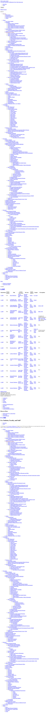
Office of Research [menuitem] (9, 230)
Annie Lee (12, 542)
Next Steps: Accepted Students (19, 569)
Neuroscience (10, 689)
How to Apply (13, 600)
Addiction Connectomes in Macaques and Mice (19, 473)
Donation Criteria (11, 651)
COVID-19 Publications (12, 679)
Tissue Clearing (13, 463)
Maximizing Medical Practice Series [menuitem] (15, 90)
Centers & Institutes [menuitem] (9, 47)
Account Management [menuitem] (14, 78)
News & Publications (14, 594)
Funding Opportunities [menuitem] (9, 233)
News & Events (16, 694)
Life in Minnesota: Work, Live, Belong (12, 535)
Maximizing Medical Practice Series (15, 522)
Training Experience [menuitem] (14, 148)
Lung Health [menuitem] (10, 267)
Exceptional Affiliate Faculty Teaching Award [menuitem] (19, 66)
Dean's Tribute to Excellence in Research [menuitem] (16, 26)
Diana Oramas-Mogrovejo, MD (20, 306)
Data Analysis (13, 471)
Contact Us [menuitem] (10, 198)
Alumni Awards (11, 502)
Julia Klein (12, 551)
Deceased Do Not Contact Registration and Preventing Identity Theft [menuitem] (23, 228)
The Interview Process (17, 607)
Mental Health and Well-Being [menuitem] (16, 184)
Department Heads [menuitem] (11, 24)
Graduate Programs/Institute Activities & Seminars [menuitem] (20, 193)
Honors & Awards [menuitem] (8, 49)
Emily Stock (12, 546)
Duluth (35, 300)
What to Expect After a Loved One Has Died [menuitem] (16, 224)
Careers (4, 401)
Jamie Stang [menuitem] (12, 116)
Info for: (4, 13)
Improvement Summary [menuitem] (12, 206)
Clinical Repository (9, 703)
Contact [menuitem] (6, 91)
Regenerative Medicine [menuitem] (12, 100)
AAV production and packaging (16, 458)
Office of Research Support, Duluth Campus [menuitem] (16, 30)
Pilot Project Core (11, 476)
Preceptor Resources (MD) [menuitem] (13, 142)
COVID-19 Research (9, 676)
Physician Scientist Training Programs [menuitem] (17, 181)
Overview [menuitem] (12, 146)
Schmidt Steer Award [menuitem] (14, 57)
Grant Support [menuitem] (13, 36)
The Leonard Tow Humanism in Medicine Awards (20, 500)
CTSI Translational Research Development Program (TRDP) (22, 628)
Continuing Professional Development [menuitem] (12, 203)
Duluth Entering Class (14, 568)
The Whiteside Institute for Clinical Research (19, 448)
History (6, 480)
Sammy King (12, 557)
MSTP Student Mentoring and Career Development (23, 585)
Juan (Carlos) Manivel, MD (20, 359)
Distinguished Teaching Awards (16, 497)
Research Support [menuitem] (8, 235)
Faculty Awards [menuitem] (11, 63)
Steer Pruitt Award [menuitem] (13, 58)
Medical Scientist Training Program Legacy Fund (17, 631)
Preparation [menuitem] (15, 191)
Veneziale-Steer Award (14, 487)
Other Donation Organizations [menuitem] (16, 223)
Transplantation (11, 534)
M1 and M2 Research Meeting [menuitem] (16, 187)
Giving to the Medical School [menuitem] (11, 93)
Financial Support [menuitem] (13, 177)
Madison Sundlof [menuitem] (13, 122)
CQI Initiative (10, 637)
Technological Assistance (15, 468)
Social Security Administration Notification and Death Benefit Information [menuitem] (24, 226)
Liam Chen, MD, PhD (20, 371)
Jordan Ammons (13, 550)
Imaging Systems (13, 464)
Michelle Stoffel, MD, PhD (20, 325)
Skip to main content (4, 1)
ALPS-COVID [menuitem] (11, 245)
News (4, 705)
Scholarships (10, 533)
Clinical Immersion (26, 298)
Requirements (15, 601)
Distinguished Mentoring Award (16, 496)
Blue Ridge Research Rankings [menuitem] (11, 275)
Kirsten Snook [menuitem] (13, 121)
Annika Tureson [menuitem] (13, 111)
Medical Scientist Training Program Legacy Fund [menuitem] (17, 199)
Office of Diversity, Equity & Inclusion (15, 442)
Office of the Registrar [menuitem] (12, 42)
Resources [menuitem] (12, 166)
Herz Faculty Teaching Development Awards (16, 483)
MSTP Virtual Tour (14, 611)
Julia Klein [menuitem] (12, 119)
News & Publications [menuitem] (14, 161)
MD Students (8, 14)
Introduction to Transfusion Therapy (13, 342)
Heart (9, 530)
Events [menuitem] (6, 279)
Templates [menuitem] (10, 240)
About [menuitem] (4, 20)
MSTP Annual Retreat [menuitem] (14, 189)
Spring (31, 295)
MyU (4, 5)
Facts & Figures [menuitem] (11, 108)
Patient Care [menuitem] (5, 272)
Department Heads (11, 433)
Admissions (5, 536)
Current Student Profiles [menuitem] (12, 109)
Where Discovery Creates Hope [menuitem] (11, 277)
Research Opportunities (12, 626)
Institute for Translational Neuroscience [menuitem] (17, 258)
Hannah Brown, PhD (20, 336)
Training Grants (11, 674)
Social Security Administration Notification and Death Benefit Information (24, 658)
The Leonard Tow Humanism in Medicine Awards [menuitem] (20, 68)
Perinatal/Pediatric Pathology (13, 377)
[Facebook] (0, 417)
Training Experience (14, 580)
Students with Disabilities (15, 614)
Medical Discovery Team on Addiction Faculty (17, 702)
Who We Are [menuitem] (12, 39)
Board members (13, 518)
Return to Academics (7, 283)
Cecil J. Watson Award (14, 494)
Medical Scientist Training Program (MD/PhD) (14, 576)
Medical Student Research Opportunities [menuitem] (18, 37)
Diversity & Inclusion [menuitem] (9, 92)
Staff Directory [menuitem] (13, 158)
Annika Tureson (13, 543)
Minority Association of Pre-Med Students (16, 563)
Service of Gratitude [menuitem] (12, 229)
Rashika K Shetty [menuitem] (13, 123)
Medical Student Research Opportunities (18, 446)
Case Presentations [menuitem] (14, 190)
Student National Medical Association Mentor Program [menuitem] (18, 130)
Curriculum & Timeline (17, 583)
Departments (7, 455)
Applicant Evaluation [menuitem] (17, 173)
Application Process (9, 564)
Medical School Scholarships (15, 513)
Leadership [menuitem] (7, 22)
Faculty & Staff (8, 17)
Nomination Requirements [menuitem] (15, 76)
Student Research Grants (15, 514)
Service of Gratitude (12, 662)
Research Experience (19, 602)
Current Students (6, 407)
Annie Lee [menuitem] (12, 110)
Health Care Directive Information (17, 653)
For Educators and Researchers (14, 644)
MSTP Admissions (11, 599)
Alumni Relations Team (12, 521)
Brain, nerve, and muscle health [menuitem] (14, 94)
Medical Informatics (14, 325)
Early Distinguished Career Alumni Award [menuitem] (18, 74)
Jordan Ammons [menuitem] (13, 117)
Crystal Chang (13, 545)
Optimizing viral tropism (15, 460)
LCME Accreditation (9, 636)
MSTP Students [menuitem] (11, 180)
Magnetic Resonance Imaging (13, 688)
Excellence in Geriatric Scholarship (17, 493)
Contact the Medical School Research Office (16, 664)
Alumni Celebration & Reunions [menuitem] (14, 88)
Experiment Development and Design (17, 467)
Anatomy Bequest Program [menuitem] (10, 211)
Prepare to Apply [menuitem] (8, 127)
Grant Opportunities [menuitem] (14, 196)
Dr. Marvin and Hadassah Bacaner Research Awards (20, 488)
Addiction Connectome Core (13, 472)
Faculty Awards (11, 495)
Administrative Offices (9, 441)
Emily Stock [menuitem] (12, 114)
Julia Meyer (12, 552)
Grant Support (13, 445)
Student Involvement (12, 640)
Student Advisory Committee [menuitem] (15, 157)
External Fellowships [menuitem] (14, 154)
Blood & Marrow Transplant (13, 681)
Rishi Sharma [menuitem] (12, 124)
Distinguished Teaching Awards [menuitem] (16, 65)
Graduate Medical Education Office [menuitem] (15, 44)
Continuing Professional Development (12, 635)
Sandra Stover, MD (20, 300)
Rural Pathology (13, 295)
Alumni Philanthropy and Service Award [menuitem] (18, 71)
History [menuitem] (6, 48)
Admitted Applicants (12, 565)
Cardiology (10, 684)
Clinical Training (16, 581)
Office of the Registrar (12, 451)
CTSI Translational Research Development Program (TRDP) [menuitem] (22, 195)
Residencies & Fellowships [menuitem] (10, 201)
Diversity (4, 402)
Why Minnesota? (11, 539)
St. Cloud (35, 295)
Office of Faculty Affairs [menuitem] (12, 34)
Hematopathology (13, 347)
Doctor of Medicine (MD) (10, 573)
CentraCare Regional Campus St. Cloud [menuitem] (13, 31)
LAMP (2, 295)
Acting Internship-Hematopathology (13, 318)
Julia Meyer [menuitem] (12, 120)
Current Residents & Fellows (8, 408)
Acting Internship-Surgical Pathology (13, 306)
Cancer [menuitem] (9, 95)
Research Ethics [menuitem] (8, 234)
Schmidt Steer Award (14, 489)
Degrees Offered (8, 572)
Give (4, 400)
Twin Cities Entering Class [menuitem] (15, 135)
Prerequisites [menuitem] (17, 172)
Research (4, 642)
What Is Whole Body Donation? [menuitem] (14, 213)
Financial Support (13, 609)
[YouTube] (4, 417)
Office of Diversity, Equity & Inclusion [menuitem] (15, 33)
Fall (30, 299)
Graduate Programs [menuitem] (9, 200)
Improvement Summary (12, 639)
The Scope (5, 414)
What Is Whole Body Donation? (14, 645)
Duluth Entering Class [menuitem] (14, 136)
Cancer (9, 528)
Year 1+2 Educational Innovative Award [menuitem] (18, 69)
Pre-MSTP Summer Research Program (17, 610)
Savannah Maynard (14, 558)
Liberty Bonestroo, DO (20, 365)
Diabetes (9, 685)
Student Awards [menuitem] (11, 52)
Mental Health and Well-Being (16, 617)
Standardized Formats (14, 474)
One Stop (5, 4)
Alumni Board (10, 517)
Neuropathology (13, 370)
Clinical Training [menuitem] (16, 149)
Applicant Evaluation (17, 606)
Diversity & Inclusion (9, 524)
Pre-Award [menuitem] (7, 236)
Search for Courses (6, 284)
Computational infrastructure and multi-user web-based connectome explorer (25, 475)
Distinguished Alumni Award (16, 505)
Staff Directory (13, 590)
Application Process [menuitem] (9, 132)
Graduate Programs (9, 632)
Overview (12, 578)
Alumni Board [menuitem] (10, 84)
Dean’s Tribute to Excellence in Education (16, 437)
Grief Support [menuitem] (13, 227)
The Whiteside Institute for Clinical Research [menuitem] (19, 38)
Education (5, 570)
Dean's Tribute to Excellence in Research (16, 435)
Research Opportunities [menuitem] (12, 194)
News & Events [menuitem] (16, 262)
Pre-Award (7, 668)
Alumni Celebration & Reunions (14, 520)
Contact (6, 523)
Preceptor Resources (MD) (13, 574)
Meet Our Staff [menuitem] (13, 217)
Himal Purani (12, 547)
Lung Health (10, 699)
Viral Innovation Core (12, 457)
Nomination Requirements (15, 508)
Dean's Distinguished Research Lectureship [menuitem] (16, 25)
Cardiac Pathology (13, 353)
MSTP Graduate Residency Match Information (22, 597)
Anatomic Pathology (14, 365)
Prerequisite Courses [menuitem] (12, 128)
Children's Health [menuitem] (11, 97)
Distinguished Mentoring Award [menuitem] (16, 64)
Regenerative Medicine (12, 532)
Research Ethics (8, 666)
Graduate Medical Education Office (15, 453)
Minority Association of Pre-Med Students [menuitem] (16, 131)
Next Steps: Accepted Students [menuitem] (19, 137)
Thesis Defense (16, 596)
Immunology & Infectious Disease (14, 687)
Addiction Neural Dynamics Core (14, 466)
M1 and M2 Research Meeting (16, 619)
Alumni (6, 18)
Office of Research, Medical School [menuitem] (15, 41)
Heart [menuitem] (9, 98)
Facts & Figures (11, 540)
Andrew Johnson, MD (20, 312)
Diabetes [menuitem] (9, 252)
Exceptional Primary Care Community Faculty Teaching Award (22, 499)
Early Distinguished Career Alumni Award (18, 506)
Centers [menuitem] (14, 260)
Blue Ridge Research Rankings (11, 708)
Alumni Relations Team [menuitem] (12, 89)
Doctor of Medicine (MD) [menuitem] (10, 140)
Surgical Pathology (13, 388)
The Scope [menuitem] (7, 278)
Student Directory (13, 588)
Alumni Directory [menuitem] (13, 160)
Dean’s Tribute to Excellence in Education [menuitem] (16, 27)
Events (6, 711)
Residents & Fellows (9, 15)
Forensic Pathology (13, 382)
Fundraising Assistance (14, 511)
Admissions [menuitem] (5, 104)
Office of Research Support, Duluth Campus (16, 439)
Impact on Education (14, 646)
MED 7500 (40, 311)
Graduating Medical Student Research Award (19, 486)
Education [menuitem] (5, 138)
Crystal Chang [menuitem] (13, 113)
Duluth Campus (8, 438)
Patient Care (5, 704)
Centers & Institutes (9, 456)
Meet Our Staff (13, 649)
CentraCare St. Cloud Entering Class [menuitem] (17, 134)
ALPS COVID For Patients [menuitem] (15, 246)
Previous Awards (13, 478)
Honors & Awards (8, 482)
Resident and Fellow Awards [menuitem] (13, 59)
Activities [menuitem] (12, 155)
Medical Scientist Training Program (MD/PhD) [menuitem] (14, 144)
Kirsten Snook (13, 553)
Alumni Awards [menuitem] (11, 70)
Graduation (12, 452)
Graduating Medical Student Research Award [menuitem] (19, 54)
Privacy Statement (7, 427)
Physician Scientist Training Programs (17, 613)
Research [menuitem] (4, 210)
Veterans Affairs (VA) (12, 675)
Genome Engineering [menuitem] (12, 254)
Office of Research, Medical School (15, 450)
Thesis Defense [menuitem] (16, 164)
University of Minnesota (12, 426)
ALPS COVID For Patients (15, 678)
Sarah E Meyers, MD (20, 382)
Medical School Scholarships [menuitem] (15, 81)
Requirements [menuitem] (15, 169)
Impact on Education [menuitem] (14, 214)
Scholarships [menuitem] (10, 101)
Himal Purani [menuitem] (12, 115)
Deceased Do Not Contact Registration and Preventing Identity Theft (23, 660)
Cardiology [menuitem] (10, 251)
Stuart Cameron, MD (20, 388)
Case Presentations (14, 622)
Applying (12, 477)
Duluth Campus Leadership (13, 432)
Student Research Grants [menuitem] (15, 82)
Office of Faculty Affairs (12, 443)
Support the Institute (17, 698)
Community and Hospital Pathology (13, 300)
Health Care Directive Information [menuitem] (17, 221)
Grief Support (13, 659)
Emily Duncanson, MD (20, 353)
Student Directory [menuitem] (13, 156)
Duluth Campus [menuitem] (8, 29)
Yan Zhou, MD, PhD (20, 377)
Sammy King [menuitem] (12, 125)
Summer (31, 301)
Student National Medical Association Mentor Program (18, 562)
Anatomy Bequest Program (10, 643)
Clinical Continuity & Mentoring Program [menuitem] (18, 183)
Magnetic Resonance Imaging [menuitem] (13, 256)
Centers (14, 692)
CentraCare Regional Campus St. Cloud (13, 440)
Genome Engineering (12, 686)
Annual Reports (6, 415)
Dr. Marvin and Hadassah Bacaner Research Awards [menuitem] (20, 56)
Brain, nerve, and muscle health (14, 527)
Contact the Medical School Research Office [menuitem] (16, 232)
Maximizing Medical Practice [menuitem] (16, 87)
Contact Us (5, 398)
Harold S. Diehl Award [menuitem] (14, 75)
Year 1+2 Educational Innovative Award (18, 501)
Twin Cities (35, 306)
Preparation (15, 623)
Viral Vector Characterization (15, 461)
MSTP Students (11, 612)
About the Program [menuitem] (11, 145)
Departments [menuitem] (7, 46)
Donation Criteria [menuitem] (11, 218)
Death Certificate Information (16, 657)
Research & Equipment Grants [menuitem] (16, 80)
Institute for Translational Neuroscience (17, 690)
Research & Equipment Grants (16, 512)
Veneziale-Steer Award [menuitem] (14, 55)
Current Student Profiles (12, 541)
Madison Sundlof (13, 554)
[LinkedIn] (5, 417)
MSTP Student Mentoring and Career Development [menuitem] (23, 153)
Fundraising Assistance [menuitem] (14, 79)
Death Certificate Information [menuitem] (16, 225)
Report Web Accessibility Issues (15, 427)
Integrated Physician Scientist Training (20, 584)
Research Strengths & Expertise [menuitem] (11, 248)
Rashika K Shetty (13, 555)
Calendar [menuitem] (9, 185)
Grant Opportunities (14, 629)
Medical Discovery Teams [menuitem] (10, 269)
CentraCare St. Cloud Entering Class (17, 566)
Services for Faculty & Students (14, 509)
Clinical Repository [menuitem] (9, 271)
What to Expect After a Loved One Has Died (16, 656)
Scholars (14, 697)
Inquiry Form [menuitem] (12, 222)
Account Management (14, 510)
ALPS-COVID (11, 677)
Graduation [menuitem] (12, 43)
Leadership (7, 431)
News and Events (11, 479)
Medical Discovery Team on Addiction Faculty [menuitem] (17, 270)
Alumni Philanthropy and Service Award (18, 504)
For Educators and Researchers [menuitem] (14, 212)
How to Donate (11, 652)
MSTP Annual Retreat (14, 621)
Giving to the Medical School (11, 525)
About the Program (11, 577)
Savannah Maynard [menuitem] (14, 126)
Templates (10, 673)
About (4, 429)
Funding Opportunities (9, 665)
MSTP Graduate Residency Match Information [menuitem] (22, 165)
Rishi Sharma (12, 556)
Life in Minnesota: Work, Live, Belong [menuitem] (12, 103)
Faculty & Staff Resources (8, 404)
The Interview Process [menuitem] (17, 175)
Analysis (12, 465)
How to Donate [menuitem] (11, 220)
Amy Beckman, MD (20, 330)
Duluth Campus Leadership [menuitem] (13, 23)
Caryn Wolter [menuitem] (12, 112)
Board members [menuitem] (13, 86)
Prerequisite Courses (12, 561)
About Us (7, 538)
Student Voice (10, 641)
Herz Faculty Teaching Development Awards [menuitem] (16, 50)
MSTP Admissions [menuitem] (11, 167)
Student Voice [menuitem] (10, 209)
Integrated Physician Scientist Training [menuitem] (20, 151)
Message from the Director (15, 579)
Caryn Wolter (12, 544)
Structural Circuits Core (12, 462)
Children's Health (11, 529)
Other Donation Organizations (16, 655)
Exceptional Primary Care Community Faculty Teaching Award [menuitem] (22, 67)
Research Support (8, 667)
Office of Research (9, 663)
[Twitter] (1, 417)
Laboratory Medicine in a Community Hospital (12, 336)
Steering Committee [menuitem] (14, 159)
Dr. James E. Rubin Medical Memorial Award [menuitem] (19, 53)
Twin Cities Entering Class (15, 567)
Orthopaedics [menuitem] (10, 99)
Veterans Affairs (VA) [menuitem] (12, 243)
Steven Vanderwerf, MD (20, 295)
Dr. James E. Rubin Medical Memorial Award (19, 485)
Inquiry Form (12, 654)
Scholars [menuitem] (14, 265)
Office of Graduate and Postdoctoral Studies (16, 454)
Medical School (3, 9)
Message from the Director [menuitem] (15, 147)
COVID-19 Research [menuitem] (9, 244)
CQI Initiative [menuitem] (10, 205)
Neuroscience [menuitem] (10, 257)
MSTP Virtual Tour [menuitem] (14, 179)
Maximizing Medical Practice (16, 519)
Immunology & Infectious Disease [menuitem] (14, 255)
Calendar (9, 618)
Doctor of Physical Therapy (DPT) (12, 575)
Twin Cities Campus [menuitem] (9, 21)
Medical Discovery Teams (10, 701)
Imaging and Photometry (15, 469)
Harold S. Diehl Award (14, 507)
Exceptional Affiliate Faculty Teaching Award (19, 498)
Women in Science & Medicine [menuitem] (16, 192)
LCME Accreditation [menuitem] (9, 204)
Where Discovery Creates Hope (9, 413)
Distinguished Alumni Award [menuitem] (16, 72)
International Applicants (19, 603)
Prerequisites (17, 604)
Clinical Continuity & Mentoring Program (18, 615)
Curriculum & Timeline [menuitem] (17, 150)
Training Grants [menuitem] (11, 241)
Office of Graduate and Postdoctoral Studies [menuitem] (16, 45)
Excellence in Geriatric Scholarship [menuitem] (17, 60)
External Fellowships (14, 586)
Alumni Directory (13, 592)
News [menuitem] (4, 273)
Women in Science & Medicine (16, 624)
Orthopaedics (10, 531)
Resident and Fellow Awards (13, 491)
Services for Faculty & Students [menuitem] (14, 77)
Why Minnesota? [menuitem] (11, 106)
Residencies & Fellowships (10, 633)
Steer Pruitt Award (13, 490)
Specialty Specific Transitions (26, 295)
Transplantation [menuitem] (11, 102)
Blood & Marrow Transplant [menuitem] (13, 249)
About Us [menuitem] (7, 105)
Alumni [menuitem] (6, 83)
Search (2, 7)
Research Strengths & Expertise (11, 680)
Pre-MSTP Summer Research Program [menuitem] (17, 178)
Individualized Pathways (10, 634)
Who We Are (12, 449)
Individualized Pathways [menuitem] (10, 202)
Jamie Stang (12, 549)
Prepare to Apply (8, 559)
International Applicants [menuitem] (19, 171)
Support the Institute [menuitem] (17, 266)
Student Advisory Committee (15, 589)
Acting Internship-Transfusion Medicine (13, 311)
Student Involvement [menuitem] (12, 207)
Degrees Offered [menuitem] (8, 139)
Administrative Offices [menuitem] (9, 32)
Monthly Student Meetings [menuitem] (15, 188)
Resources (12, 598)
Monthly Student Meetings (15, 620)
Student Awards (11, 484)
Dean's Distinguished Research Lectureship (16, 434)
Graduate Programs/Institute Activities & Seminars (20, 625)
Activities (12, 587)
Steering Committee (14, 591)
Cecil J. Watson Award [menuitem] (14, 61)
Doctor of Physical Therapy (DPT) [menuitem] (12, 143)
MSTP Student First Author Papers (19, 595)
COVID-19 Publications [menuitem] (12, 247)
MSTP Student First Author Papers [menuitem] (19, 162)
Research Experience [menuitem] (19, 170)
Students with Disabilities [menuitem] (15, 182)
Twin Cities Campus (9, 430)
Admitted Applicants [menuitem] (12, 133)
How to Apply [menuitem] (13, 168)
